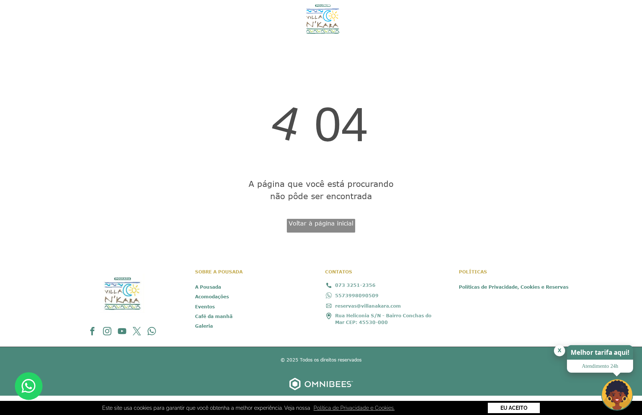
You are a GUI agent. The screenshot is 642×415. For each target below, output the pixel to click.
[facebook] (92, 332)
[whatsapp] (151, 332)
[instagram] (107, 332)
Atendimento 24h (600, 366)
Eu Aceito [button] (514, 408)
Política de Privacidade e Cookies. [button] (354, 408)
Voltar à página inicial (321, 223)
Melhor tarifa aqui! (600, 352)
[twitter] (136, 332)
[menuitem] (100, 15)
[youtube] (122, 332)
